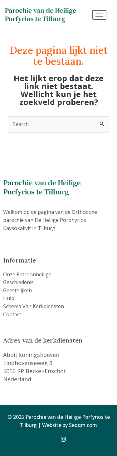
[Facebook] (51, 438)
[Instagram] (65, 438)
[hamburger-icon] (99, 15)
